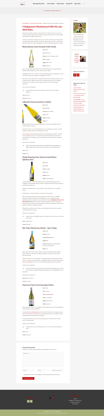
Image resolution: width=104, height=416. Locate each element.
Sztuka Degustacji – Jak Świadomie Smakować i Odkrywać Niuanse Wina (78, 109)
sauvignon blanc (49, 294)
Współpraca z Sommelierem (75, 400)
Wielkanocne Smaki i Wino (79, 105)
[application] (44, 3)
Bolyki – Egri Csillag (26, 262)
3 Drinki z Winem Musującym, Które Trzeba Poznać (79, 89)
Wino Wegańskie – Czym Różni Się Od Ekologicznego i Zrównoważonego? (79, 101)
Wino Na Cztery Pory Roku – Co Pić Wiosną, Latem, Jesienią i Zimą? (79, 95)
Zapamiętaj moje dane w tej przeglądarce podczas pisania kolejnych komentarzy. (42, 374)
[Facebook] (74, 74)
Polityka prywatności (75, 402)
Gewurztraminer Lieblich (28, 134)
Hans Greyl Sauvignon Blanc (33, 312)
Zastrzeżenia (75, 403)
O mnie (75, 20)
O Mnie (75, 398)
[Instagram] (78, 74)
